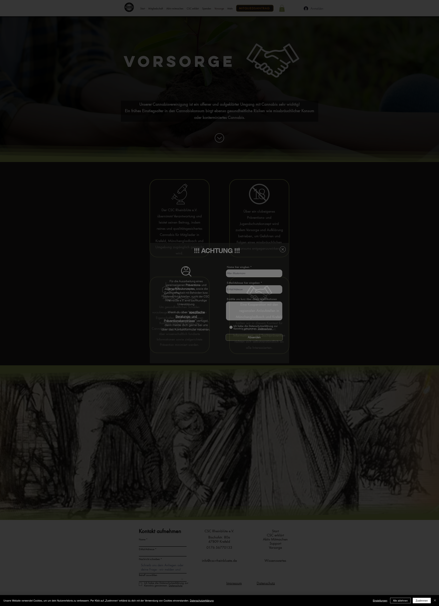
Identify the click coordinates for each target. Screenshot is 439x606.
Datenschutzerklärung (202, 600)
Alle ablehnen (400, 600)
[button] (283, 249)
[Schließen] (435, 600)
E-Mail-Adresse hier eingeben (243, 282)
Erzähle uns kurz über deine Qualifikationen (252, 299)
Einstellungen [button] (380, 600)
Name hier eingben (238, 267)
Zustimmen (422, 600)
